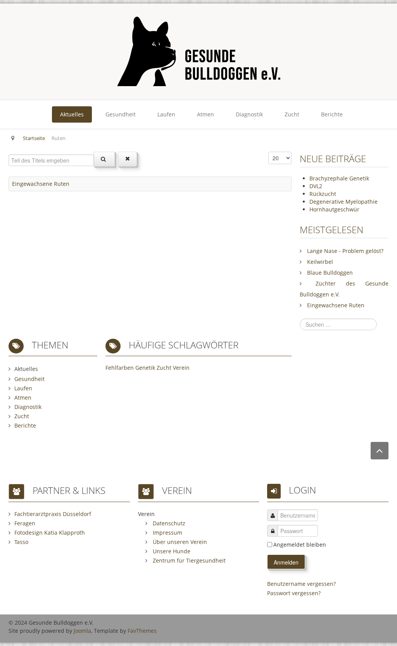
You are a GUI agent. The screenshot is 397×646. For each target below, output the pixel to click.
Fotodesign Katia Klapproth (49, 532)
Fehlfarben (119, 367)
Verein (181, 367)
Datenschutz (168, 523)
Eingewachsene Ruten (40, 183)
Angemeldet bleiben (299, 544)
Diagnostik (249, 114)
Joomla (82, 630)
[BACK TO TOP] (379, 450)
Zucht (292, 114)
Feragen (24, 523)
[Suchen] (104, 159)
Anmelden (286, 562)
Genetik (145, 367)
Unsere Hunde (170, 551)
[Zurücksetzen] (127, 159)
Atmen (205, 114)
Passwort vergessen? (294, 593)
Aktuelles (72, 114)
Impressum (166, 532)
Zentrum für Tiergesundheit (188, 560)
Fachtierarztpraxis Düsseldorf (52, 514)
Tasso (21, 542)
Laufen (166, 114)
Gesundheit (120, 114)
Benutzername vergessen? (301, 583)
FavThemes (142, 630)
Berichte (332, 114)
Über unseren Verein (179, 542)
